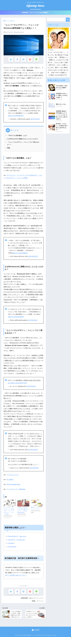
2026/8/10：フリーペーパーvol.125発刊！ (35, 12)
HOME (36, 630)
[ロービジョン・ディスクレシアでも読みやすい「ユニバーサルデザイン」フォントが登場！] (10, 503)
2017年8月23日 (33, 449)
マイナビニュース (13, 475)
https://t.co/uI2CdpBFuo (20, 253)
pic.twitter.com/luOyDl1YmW (17, 383)
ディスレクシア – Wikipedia (16, 489)
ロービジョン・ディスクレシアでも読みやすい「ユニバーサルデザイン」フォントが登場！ (9, 511)
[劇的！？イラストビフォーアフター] (37, 503)
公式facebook (11, 547)
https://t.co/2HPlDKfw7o (16, 115)
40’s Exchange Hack (13, 484)
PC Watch (10, 479)
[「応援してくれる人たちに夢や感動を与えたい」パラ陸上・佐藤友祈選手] (23, 503)
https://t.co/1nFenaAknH (16, 317)
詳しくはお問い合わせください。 (16, 575)
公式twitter (10, 543)
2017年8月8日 (34, 468)
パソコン (41, 601)
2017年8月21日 (33, 256)
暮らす (32, 598)
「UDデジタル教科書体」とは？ (17, 135)
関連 (8, 148)
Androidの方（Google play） (16, 540)
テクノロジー (39, 598)
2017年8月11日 (32, 320)
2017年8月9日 (35, 119)
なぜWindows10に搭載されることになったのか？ (22, 139)
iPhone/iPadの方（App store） (17, 536)
